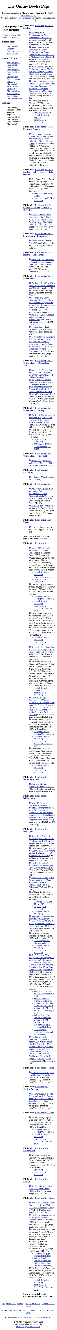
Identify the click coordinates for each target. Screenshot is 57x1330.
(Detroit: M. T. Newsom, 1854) (42, 382)
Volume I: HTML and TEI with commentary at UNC (44, 993)
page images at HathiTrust (40, 121)
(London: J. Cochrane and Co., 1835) (42, 786)
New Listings (22, 1310)
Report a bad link (33, 1303)
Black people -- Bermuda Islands (35, 778)
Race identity (12, 53)
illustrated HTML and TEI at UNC (43, 903)
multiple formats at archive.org (41, 573)
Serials (28, 1313)
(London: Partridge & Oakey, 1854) (42, 963)
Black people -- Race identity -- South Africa (13, 86)
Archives (32, 1317)
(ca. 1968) (42, 285)
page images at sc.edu (43, 577)
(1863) (41, 865)
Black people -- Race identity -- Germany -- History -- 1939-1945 (38, 207)
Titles (42, 1310)
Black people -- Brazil (44, 1068)
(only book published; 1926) (42, 649)
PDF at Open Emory (42, 113)
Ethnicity (10, 49)
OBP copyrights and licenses (28, 1326)
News (14, 1317)
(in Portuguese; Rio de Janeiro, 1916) (41, 1074)
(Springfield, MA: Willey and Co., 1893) (41, 706)
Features (23, 1317)
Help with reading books (13, 1303)
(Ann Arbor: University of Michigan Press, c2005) (42, 52)
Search (12, 1310)
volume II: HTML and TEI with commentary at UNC (44, 1010)
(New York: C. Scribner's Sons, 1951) (41, 1188)
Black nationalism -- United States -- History (38, 409)
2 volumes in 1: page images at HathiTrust (42, 1026)
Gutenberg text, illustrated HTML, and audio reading (43, 1031)
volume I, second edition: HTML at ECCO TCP (44, 1004)
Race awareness (13, 51)
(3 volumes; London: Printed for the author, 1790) (42, 1218)
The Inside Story (46, 1317)
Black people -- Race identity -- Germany (13, 79)
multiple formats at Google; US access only (44, 597)
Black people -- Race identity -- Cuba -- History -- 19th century (38, 171)
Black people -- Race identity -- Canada (13, 64)
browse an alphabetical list (23, 18)
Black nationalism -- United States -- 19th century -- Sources (38, 362)
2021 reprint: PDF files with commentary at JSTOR (43, 446)
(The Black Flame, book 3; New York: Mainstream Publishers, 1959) (42, 1205)
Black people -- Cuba (44, 1113)
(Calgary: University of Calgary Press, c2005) (41, 139)
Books (7, 1317)
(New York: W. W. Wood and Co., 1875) (41, 838)
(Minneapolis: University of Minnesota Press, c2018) (40, 36)
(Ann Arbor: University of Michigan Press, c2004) (41, 221)
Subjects (50, 1310)
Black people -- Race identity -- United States (13, 93)
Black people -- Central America (35, 1088)
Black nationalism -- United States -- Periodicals (38, 454)
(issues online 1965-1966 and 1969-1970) (40, 463)
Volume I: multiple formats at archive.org (43, 999)
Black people (12, 46)
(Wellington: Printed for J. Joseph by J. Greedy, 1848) (41, 1048)
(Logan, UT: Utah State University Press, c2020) (42, 263)
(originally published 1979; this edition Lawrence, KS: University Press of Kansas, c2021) (42, 419)
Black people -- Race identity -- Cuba (13, 72)
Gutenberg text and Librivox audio (42, 941)
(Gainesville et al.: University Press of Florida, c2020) (41, 493)
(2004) (41, 549)
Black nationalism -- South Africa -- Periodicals (38, 234)
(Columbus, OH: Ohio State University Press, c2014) (42, 87)
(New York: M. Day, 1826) (42, 922)
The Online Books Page (29, 6)
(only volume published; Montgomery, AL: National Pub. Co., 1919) (42, 852)
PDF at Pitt (38, 1170)
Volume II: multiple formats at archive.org (43, 1016)
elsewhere (14, 37)
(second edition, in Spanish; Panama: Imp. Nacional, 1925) (41, 1099)
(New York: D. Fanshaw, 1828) (41, 881)
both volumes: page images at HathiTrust (42, 1254)
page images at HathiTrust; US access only (43, 608)
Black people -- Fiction (45, 1198)
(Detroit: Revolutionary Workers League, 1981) (42, 304)
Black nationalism (14, 98)
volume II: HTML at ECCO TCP (42, 1021)
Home (4, 1310)
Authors (34, 1310)
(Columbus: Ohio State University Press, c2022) (41, 71)
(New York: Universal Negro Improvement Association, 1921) (42, 344)
